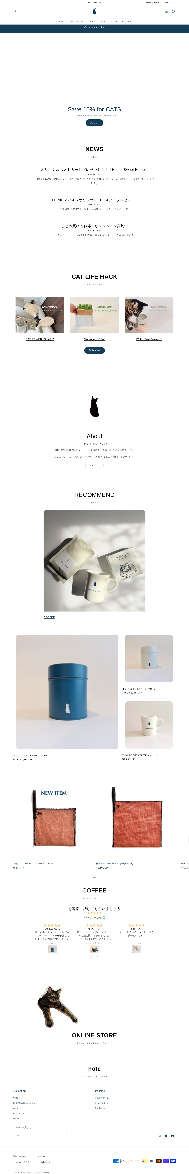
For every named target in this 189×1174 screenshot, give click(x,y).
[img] (94, 913)
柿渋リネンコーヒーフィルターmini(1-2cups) (33, 863)
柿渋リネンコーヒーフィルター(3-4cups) (114, 863)
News (16, 1119)
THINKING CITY (27, 1172)
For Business (101, 1108)
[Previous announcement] (63, 3)
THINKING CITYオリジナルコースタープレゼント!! (94, 200)
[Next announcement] (126, 3)
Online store (19, 1098)
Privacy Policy (102, 1098)
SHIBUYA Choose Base (25, 1103)
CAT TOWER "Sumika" (40, 339)
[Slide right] (101, 877)
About (16, 1108)
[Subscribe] (63, 1135)
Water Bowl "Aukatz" (149, 339)
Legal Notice (101, 1103)
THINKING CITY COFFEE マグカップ (140, 755)
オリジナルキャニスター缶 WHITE (138, 689)
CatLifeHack (19, 1113)
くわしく (94, 465)
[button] (16, 11)
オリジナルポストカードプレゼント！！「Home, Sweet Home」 (94, 170)
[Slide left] (88, 877)
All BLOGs (94, 350)
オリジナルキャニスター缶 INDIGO (30, 755)
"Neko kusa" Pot (94, 339)
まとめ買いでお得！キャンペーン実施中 (94, 226)
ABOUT (94, 122)
